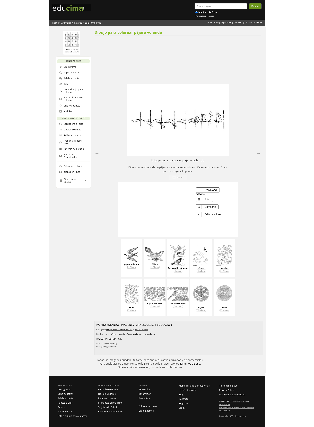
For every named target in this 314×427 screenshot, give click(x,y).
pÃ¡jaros (137, 334)
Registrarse (226, 22)
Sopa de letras (65, 393)
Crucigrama (64, 389)
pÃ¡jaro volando (118, 334)
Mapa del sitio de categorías (194, 385)
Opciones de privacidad (232, 394)
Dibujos (202, 12)
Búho (131, 307)
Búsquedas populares (204, 16)
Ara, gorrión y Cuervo (178, 268)
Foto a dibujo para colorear (72, 415)
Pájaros (78, 22)
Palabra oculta (65, 398)
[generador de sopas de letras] (71, 53)
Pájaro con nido (154, 303)
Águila (224, 268)
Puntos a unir (65, 402)
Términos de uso (190, 363)
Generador (144, 389)
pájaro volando (93, 22)
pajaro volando (148, 334)
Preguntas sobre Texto (110, 402)
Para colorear (65, 411)
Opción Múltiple (107, 393)
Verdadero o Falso (108, 389)
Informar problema (253, 22)
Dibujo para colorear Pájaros (119, 329)
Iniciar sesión (212, 22)
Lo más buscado (187, 390)
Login (182, 407)
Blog (181, 394)
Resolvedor (145, 393)
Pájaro (155, 264)
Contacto (238, 22)
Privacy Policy (226, 390)
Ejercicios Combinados (110, 411)
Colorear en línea (148, 406)
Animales (66, 22)
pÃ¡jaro (129, 334)
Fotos (214, 12)
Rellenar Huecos (107, 398)
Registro (183, 403)
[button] (210, 214)
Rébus (61, 407)
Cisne (201, 268)
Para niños (144, 398)
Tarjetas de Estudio (108, 407)
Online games (146, 410)
